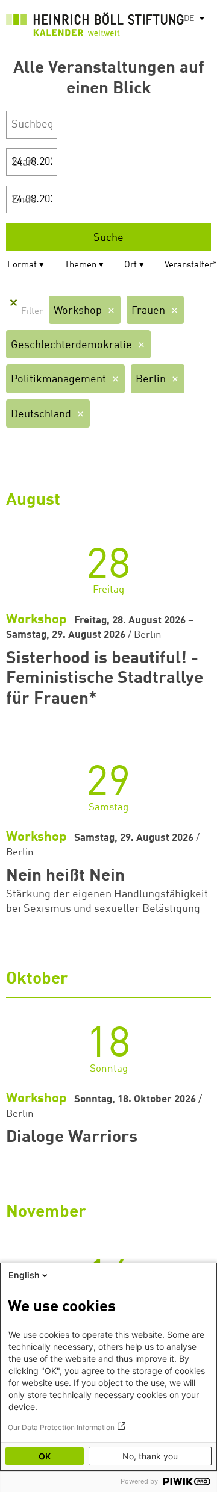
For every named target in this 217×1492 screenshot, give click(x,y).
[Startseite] (95, 27)
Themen (80, 265)
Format (22, 265)
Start (24, 162)
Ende (24, 200)
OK (45, 1456)
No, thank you (150, 1456)
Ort (130, 265)
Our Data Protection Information (61, 1427)
